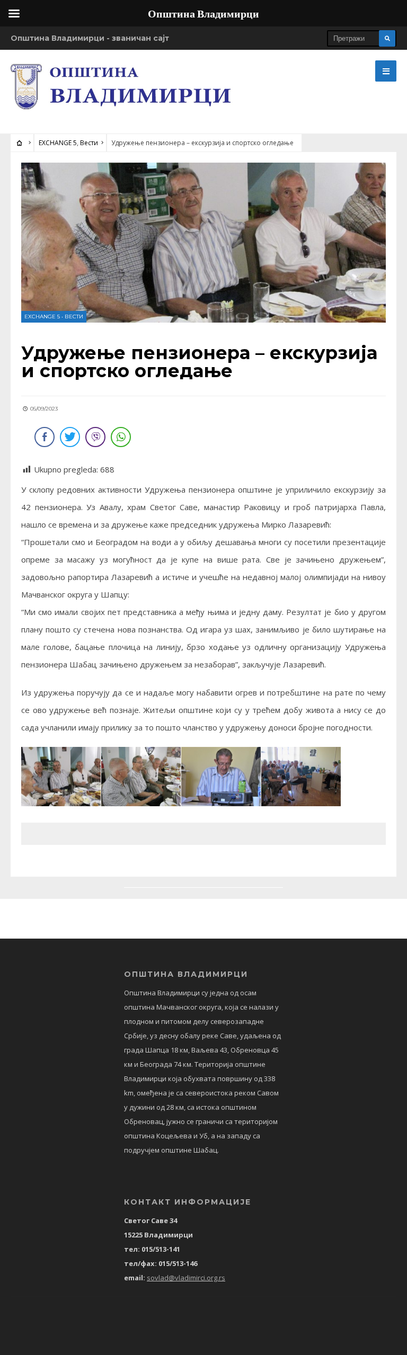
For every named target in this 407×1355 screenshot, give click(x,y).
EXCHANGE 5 (58, 142)
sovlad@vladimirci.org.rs (186, 1277)
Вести (89, 142)
